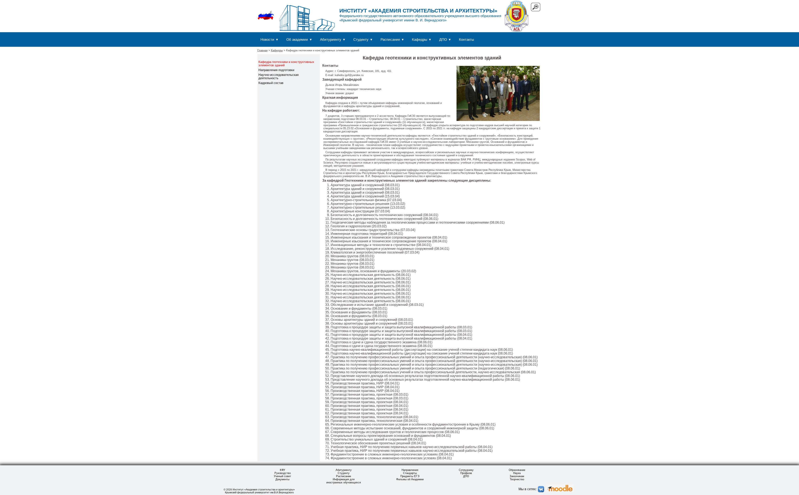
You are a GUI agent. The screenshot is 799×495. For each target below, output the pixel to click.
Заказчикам (517, 476)
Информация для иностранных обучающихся (343, 481)
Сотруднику (466, 470)
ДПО (443, 39)
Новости (267, 39)
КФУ (282, 470)
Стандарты (410, 473)
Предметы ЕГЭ (409, 476)
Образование (517, 470)
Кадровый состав (270, 83)
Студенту (360, 39)
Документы (282, 479)
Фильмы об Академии (410, 479)
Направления (410, 470)
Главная (262, 50)
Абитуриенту (330, 39)
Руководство (282, 473)
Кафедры (419, 39)
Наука (517, 473)
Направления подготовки (276, 70)
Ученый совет (282, 476)
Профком (466, 473)
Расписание (390, 39)
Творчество (517, 479)
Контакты (466, 39)
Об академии (297, 39)
